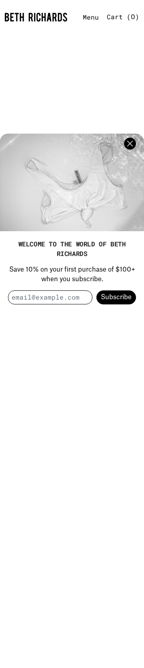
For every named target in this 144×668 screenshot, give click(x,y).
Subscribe (116, 297)
